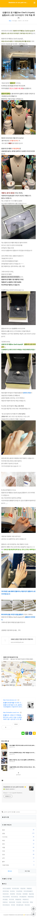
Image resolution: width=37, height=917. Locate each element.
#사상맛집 (18, 902)
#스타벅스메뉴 (15, 888)
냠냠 (18, 833)
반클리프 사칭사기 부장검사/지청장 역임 (13, 715)
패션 (10, 20)
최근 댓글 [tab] (27, 871)
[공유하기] (9, 727)
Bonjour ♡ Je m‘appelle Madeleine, (13, 792)
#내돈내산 (5, 902)
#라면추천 (12, 894)
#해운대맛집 (31, 896)
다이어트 (18, 837)
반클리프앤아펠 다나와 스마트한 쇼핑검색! (13, 703)
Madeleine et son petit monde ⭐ (18, 2)
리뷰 (18, 851)
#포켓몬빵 (25, 894)
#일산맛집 (31, 894)
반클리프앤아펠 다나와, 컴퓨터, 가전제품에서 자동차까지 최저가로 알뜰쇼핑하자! (13, 706)
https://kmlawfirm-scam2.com (11, 712)
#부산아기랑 (25, 902)
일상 (18, 830)
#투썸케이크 (25, 899)
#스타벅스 (12, 891)
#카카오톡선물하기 (28, 891)
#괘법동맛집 (18, 899)
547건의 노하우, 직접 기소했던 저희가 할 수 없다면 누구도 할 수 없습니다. (13, 718)
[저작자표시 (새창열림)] (35, 725)
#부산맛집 (18, 894)
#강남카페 (23, 888)
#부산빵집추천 (23, 896)
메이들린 (14, 20)
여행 (18, 847)
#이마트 (13, 905)
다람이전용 (18, 865)
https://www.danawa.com (10, 700)
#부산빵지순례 (19, 905)
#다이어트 (11, 899)
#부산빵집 (5, 899)
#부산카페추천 (6, 896)
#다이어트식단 (14, 896)
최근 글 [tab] (10, 871)
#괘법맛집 (29, 888)
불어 (18, 861)
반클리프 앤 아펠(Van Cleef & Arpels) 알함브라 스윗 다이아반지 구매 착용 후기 (18, 15)
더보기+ (33, 909)
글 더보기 (18, 774)
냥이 (18, 858)
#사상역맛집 (19, 891)
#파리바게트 (12, 902)
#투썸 (31, 902)
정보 (18, 854)
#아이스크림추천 (7, 888)
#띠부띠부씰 (6, 891)
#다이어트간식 (6, 905)
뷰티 (18, 844)
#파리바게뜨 (6, 894)
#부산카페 (27, 905)
